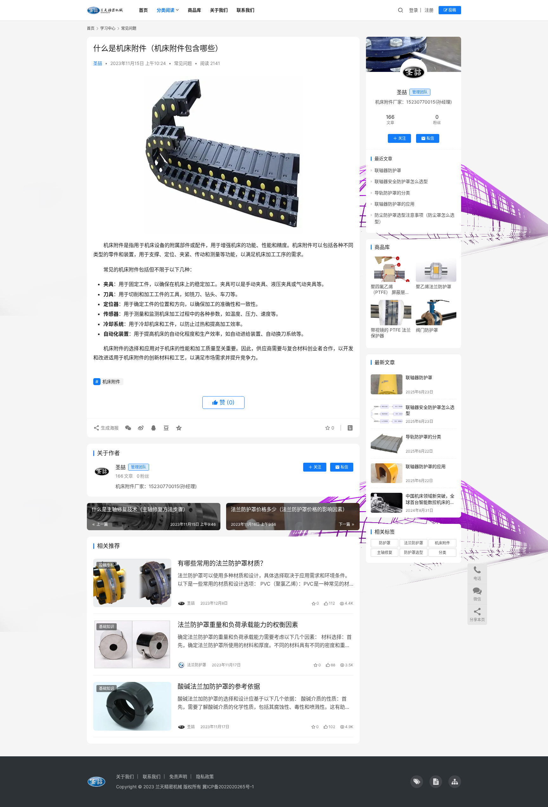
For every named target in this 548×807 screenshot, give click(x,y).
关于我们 (219, 10)
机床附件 (111, 381)
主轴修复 (384, 552)
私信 (344, 467)
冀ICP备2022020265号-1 (228, 786)
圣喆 (97, 63)
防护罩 (384, 543)
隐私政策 (205, 776)
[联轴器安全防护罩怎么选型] (386, 414)
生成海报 (109, 427)
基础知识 (106, 626)
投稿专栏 (106, 565)
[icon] (416, 781)
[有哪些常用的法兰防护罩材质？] (132, 583)
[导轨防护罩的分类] (386, 444)
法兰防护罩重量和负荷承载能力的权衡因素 (238, 625)
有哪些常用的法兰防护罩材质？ (222, 563)
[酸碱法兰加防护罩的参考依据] (132, 706)
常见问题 (183, 63)
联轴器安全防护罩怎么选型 (401, 181)
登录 (413, 10)
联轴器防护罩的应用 (394, 204)
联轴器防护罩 (388, 170)
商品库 (194, 10)
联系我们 (245, 10)
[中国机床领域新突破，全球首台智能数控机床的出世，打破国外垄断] (386, 503)
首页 (143, 10)
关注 (317, 467)
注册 (429, 10)
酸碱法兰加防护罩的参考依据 (219, 686)
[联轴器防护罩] (386, 384)
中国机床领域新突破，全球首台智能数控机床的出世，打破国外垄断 (430, 502)
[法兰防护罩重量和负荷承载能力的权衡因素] (132, 644)
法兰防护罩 (413, 543)
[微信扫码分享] (128, 428)
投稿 (451, 10)
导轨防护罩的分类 (392, 192)
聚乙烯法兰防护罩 (433, 286)
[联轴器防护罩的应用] (386, 473)
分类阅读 (165, 10)
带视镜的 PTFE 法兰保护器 (391, 332)
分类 (442, 552)
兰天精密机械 (168, 786)
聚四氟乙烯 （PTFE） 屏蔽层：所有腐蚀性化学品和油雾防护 (391, 289)
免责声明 (178, 776)
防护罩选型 (413, 552)
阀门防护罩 (427, 330)
